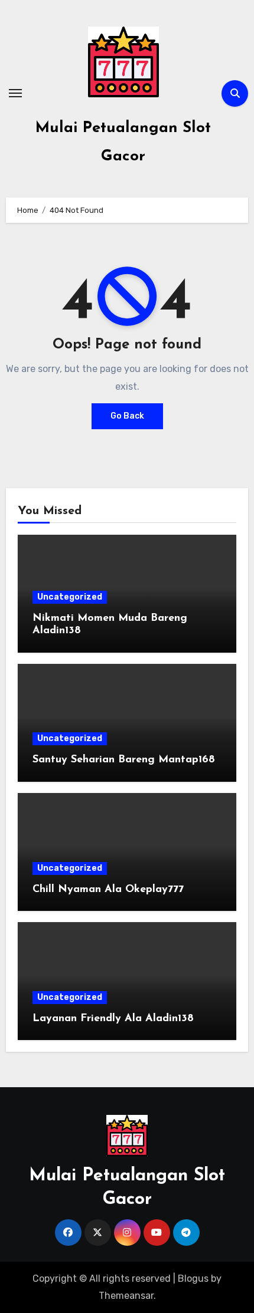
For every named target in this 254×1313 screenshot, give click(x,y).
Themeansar (126, 1295)
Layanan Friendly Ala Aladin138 (113, 1018)
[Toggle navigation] (15, 93)
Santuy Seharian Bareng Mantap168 (123, 760)
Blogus (193, 1278)
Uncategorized (69, 597)
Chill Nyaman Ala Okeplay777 (108, 889)
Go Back (127, 416)
